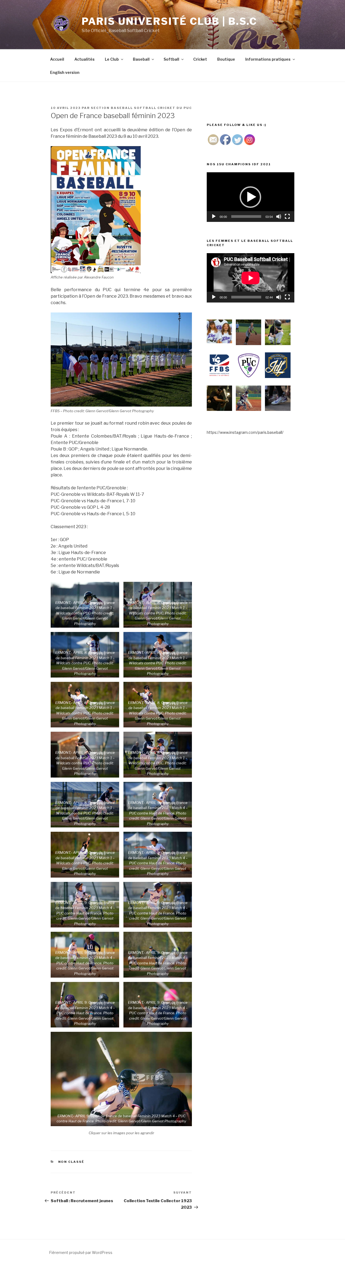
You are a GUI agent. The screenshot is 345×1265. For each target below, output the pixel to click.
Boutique (226, 59)
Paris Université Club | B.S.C (169, 21)
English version (65, 72)
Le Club (112, 59)
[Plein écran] (287, 216)
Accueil (57, 59)
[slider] (246, 216)
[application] (250, 197)
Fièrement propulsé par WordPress (80, 1252)
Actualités (84, 59)
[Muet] (278, 216)
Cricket (200, 59)
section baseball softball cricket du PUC (141, 108)
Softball (171, 59)
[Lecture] (213, 216)
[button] (250, 197)
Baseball (141, 59)
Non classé (71, 1162)
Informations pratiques (268, 59)
